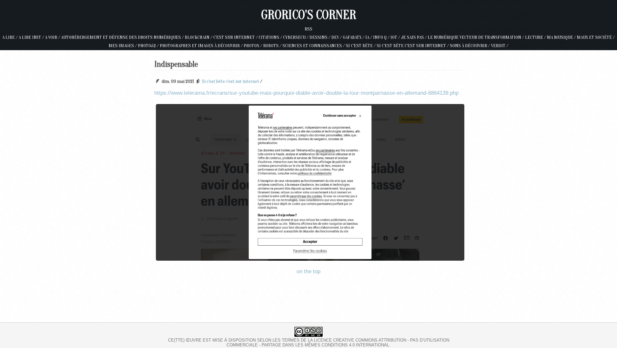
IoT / (395, 37)
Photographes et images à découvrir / (202, 45)
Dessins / (320, 37)
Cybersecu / (296, 37)
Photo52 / (149, 45)
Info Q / (381, 37)
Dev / (337, 37)
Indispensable (176, 64)
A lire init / (32, 37)
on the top (308, 271)
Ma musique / (562, 37)
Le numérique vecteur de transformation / (476, 37)
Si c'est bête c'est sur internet (230, 81)
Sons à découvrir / (470, 45)
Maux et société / (596, 37)
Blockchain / (199, 37)
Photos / (253, 45)
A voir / (53, 37)
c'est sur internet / (236, 37)
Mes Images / (123, 45)
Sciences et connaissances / (314, 45)
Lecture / (536, 37)
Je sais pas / (414, 37)
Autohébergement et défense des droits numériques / (123, 37)
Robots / (272, 45)
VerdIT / (499, 45)
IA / (369, 37)
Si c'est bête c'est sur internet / (413, 45)
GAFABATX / (354, 37)
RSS (308, 29)
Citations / (271, 37)
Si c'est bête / (361, 45)
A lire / (10, 37)
